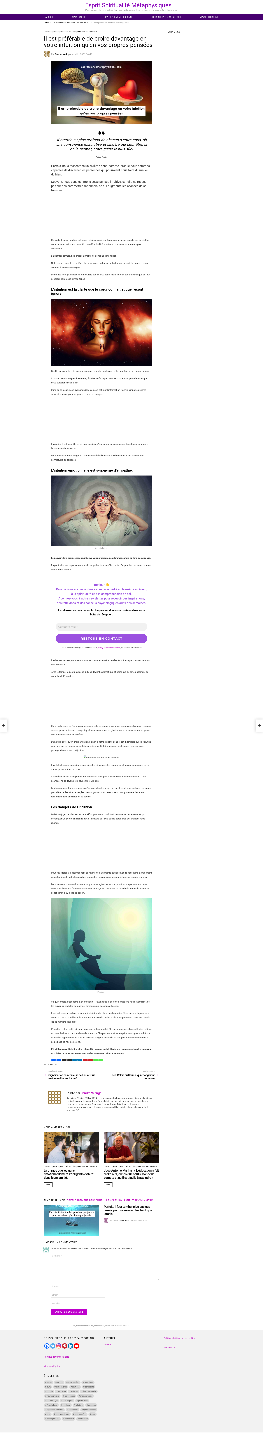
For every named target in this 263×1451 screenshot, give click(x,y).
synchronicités (89, 1409)
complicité (89, 1387)
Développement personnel (119, 17)
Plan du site (169, 1347)
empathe (62, 1391)
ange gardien (73, 1382)
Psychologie (52, 1405)
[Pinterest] (88, 1060)
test (48, 1414)
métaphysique (86, 1396)
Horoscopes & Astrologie (166, 17)
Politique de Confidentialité (56, 1357)
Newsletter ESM (209, 17)
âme (93, 1414)
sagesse (92, 1405)
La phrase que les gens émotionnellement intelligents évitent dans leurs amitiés (68, 1174)
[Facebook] (56, 1060)
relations (51, 1064)
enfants (74, 1391)
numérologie (52, 1400)
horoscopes (70, 1396)
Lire (48, 1185)
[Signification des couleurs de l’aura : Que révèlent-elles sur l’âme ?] (3, 725)
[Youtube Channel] (76, 1346)
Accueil (49, 17)
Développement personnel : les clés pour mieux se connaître (71, 1166)
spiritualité (73, 1409)
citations (76, 1387)
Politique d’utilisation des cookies (179, 1338)
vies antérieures (62, 1414)
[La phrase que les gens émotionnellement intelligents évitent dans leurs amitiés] (71, 1147)
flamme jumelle (89, 1391)
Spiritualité (79, 17)
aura (49, 1387)
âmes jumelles (53, 1419)
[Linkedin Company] (70, 1346)
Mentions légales (52, 1366)
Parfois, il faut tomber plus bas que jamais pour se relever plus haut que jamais (128, 1210)
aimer (49, 1382)
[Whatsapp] (98, 1060)
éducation (83, 1419)
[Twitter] (52, 1346)
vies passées (80, 1414)
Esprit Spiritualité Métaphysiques (128, 5)
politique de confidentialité (109, 647)
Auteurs (107, 1344)
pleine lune (83, 1400)
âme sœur (69, 1419)
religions (79, 1405)
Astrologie (88, 1382)
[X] (67, 1060)
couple (50, 1391)
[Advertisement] (101, 216)
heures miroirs (53, 1396)
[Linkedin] (77, 1060)
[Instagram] (58, 1346)
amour (60, 1382)
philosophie (68, 1400)
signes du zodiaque (55, 1409)
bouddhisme (61, 1387)
